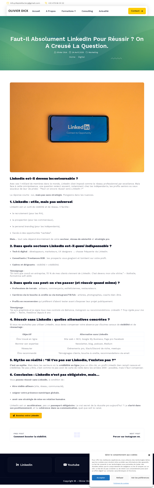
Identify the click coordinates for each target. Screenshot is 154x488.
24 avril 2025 (78, 52)
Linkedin (26, 465)
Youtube (73, 465)
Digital (81, 57)
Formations (68, 11)
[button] (149, 455)
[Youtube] (140, 3)
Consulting (87, 11)
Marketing (93, 52)
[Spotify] (145, 3)
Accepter (101, 478)
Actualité (104, 11)
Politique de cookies (121, 483)
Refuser (119, 478)
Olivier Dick (62, 52)
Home (72, 57)
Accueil (36, 11)
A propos (51, 11)
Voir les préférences (140, 478)
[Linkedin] (136, 3)
